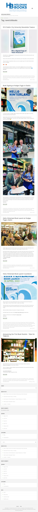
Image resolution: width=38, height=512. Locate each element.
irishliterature (5, 325)
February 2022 (6, 425)
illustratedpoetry (21, 324)
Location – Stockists (7, 404)
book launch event (14, 322)
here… (8, 62)
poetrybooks (32, 210)
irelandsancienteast (16, 209)
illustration (25, 324)
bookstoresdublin (9, 378)
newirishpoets (20, 210)
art (5, 322)
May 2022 (5, 420)
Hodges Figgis (19, 314)
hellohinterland (25, 76)
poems (23, 210)
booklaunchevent (31, 322)
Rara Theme (33, 509)
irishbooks (33, 76)
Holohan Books (5, 14)
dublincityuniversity (6, 76)
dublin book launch (23, 323)
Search (2, 385)
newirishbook (14, 77)
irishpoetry (4, 77)
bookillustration (5, 208)
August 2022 (6, 415)
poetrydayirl (5, 211)
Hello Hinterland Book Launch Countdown (17, 274)
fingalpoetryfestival (19, 76)
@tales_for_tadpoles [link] (6, 365)
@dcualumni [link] (11, 55)
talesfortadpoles (16, 380)
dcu (18, 75)
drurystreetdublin (23, 378)
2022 (4, 322)
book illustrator (12, 75)
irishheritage (30, 209)
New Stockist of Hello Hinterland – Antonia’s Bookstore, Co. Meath (15, 399)
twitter (27, 77)
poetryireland (9, 211)
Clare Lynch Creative (6, 323)
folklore (24, 208)
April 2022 (5, 423)
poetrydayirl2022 (25, 326)
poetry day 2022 (6, 326)
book (3, 75)
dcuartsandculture (25, 75)
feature (10, 76)
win (3, 78)
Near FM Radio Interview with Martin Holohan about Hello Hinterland (15, 394)
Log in (5, 492)
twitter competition (31, 77)
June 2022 (5, 418)
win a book (5, 78)
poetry (25, 77)
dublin (19, 323)
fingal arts (14, 76)
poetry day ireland (12, 326)
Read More (5, 71)
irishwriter (19, 325)
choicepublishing (10, 208)
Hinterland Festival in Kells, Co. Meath (10, 396)
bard (6, 322)
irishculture (26, 209)
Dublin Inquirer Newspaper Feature (9, 401)
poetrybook (28, 210)
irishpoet (8, 325)
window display (12, 327)
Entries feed (6, 494)
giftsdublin (9, 379)
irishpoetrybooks (10, 210)
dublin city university (31, 75)
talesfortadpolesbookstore (23, 380)
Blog (4, 434)
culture (17, 323)
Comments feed (6, 496)
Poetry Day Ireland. (7, 257)
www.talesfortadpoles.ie (7, 370)
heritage (4, 324)
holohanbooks (29, 76)
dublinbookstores (5, 379)
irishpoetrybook (5, 210)
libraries (7, 77)
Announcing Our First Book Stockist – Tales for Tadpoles (19, 335)
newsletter (22, 77)
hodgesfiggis (32, 208)
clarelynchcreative (15, 208)
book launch (9, 322)
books (5, 378)
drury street (18, 378)
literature (10, 77)
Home (21, 506)
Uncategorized (6, 437)
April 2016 (5, 428)
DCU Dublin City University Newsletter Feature (19, 27)
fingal (12, 76)
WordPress (21, 510)
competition (16, 75)
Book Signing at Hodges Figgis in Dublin (16, 86)
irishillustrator (30, 324)
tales (14, 211)
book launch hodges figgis (21, 322)
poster (29, 326)
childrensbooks (14, 378)
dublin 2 (27, 378)
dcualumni (21, 75)
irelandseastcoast (21, 209)
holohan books (16, 324)
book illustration (7, 75)
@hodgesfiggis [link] (9, 118)
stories (12, 211)
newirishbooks (18, 77)
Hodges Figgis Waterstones (19, 312)
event (27, 323)
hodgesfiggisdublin (6, 209)
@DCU (22, 66)
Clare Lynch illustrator (12, 323)
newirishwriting (28, 325)
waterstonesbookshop (6, 327)
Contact (17, 506)
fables (20, 208)
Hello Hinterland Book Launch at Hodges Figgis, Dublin (17, 219)
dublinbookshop (31, 378)
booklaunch (27, 322)
